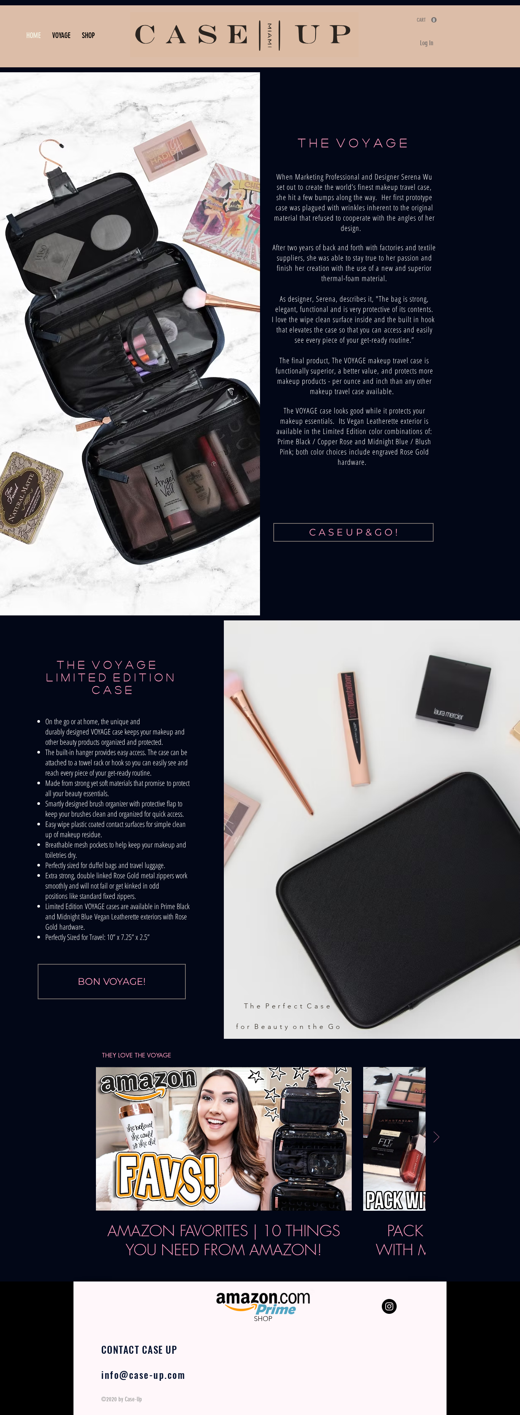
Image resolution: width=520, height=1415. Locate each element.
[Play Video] (223, 1138)
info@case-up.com (143, 1374)
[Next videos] (436, 1137)
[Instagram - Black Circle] (389, 1306)
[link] (427, 20)
